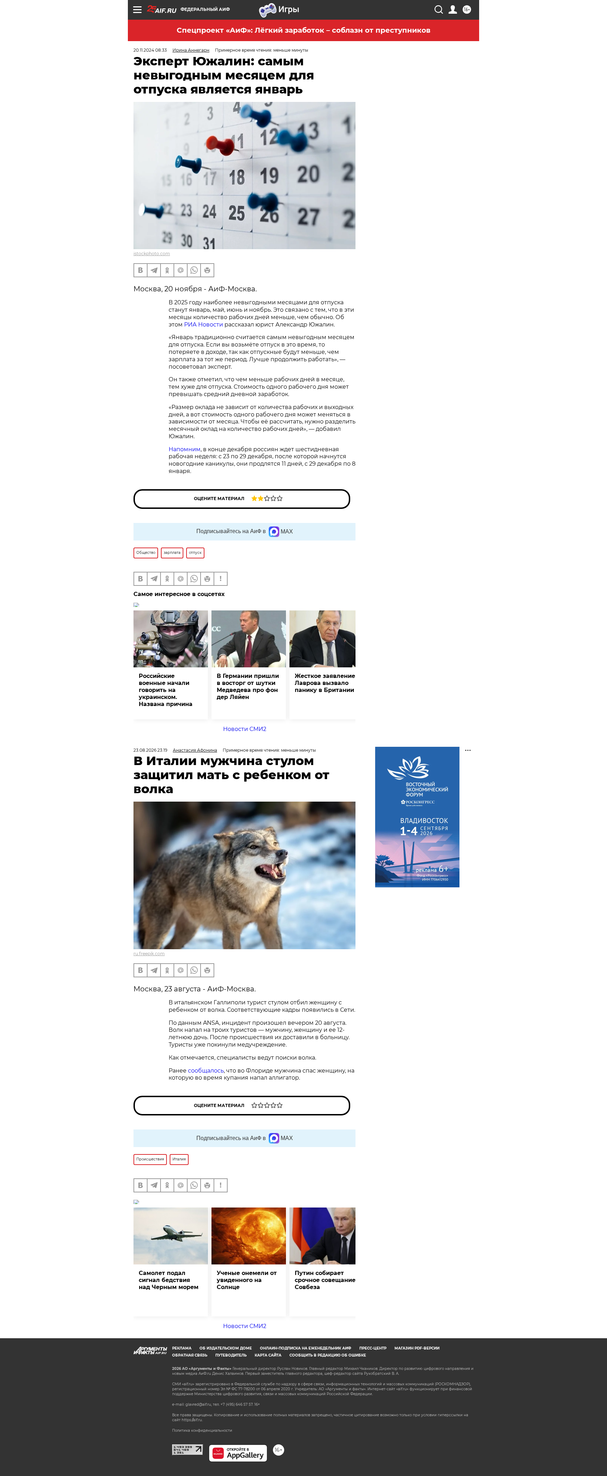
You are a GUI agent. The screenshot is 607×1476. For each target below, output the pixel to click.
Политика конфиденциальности (202, 1430)
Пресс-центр (372, 1348)
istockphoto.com (151, 253)
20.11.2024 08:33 (150, 50)
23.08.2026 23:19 (150, 750)
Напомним (185, 449)
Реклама (181, 1348)
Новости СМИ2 (244, 729)
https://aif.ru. (192, 1420)
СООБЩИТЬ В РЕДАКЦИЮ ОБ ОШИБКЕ (327, 1355)
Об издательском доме (226, 1348)
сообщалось (206, 1070)
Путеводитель (231, 1355)
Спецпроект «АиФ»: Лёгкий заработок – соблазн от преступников (303, 30)
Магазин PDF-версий (416, 1348)
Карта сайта (268, 1355)
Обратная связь (189, 1355)
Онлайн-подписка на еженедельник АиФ (305, 1348)
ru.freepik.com (149, 953)
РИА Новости (203, 324)
